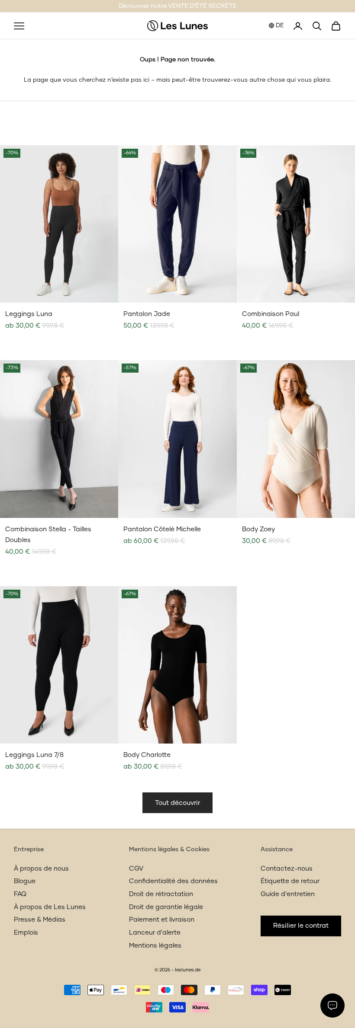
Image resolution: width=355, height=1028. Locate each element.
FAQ (20, 894)
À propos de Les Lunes (50, 907)
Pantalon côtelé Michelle (162, 529)
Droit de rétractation (161, 894)
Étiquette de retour (290, 881)
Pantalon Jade (146, 314)
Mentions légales (155, 945)
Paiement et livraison (161, 919)
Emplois (26, 932)
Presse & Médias (39, 919)
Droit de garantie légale (166, 907)
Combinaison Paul (270, 314)
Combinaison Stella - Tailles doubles (48, 535)
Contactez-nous (287, 868)
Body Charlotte (147, 755)
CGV (136, 868)
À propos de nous (41, 868)
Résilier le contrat (301, 926)
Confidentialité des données (173, 881)
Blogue (25, 881)
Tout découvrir (177, 803)
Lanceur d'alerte (155, 932)
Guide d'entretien (288, 894)
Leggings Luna (28, 314)
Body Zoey (258, 529)
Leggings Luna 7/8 (34, 755)
